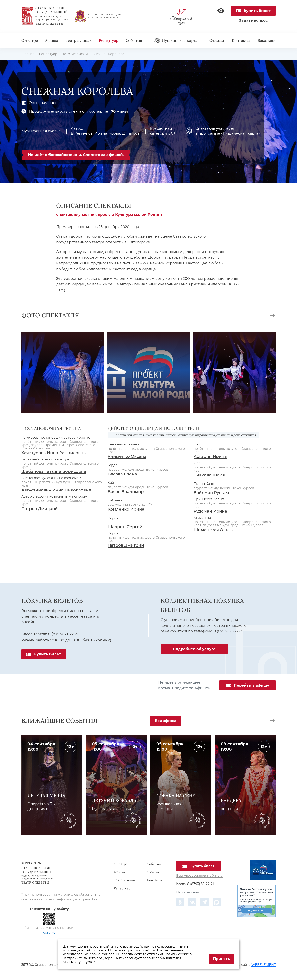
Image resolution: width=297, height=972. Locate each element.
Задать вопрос (253, 21)
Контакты (241, 40)
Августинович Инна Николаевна (56, 490)
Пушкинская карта (179, 40)
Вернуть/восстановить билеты (199, 875)
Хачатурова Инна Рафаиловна (53, 453)
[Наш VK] (192, 902)
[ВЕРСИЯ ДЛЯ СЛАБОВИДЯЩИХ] (221, 11)
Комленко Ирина (126, 509)
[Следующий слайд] (272, 315)
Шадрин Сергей (125, 527)
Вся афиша (165, 721)
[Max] (217, 902)
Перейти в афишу (251, 685)
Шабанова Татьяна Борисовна (53, 471)
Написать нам (188, 892)
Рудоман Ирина (210, 511)
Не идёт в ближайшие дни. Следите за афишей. (76, 155)
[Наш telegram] (204, 902)
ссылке (49, 932)
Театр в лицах (79, 40)
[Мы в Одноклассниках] (180, 902)
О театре (29, 40)
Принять (221, 959)
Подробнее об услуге (194, 649)
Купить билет (257, 10)
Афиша (51, 40)
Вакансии (267, 40)
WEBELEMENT (263, 965)
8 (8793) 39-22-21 (63, 634)
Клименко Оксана (127, 456)
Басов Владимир (126, 492)
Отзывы (216, 40)
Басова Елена (122, 474)
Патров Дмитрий (39, 509)
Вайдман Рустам (211, 493)
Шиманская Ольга (213, 530)
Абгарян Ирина (210, 456)
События (134, 40)
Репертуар (108, 40)
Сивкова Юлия (209, 475)
